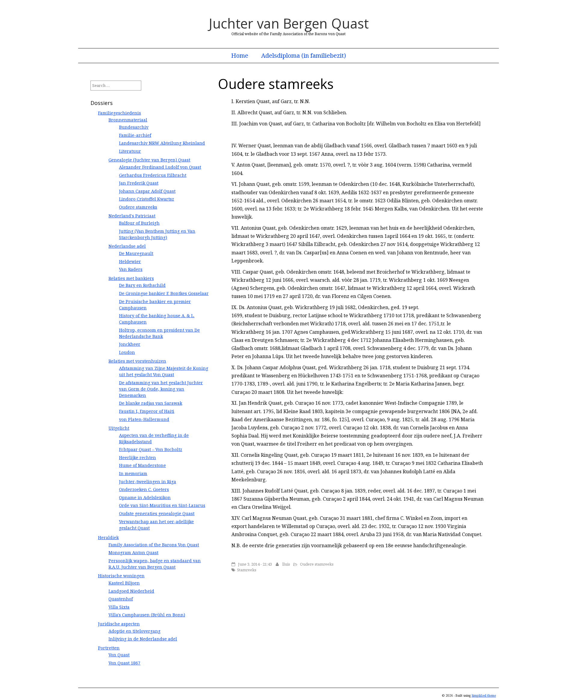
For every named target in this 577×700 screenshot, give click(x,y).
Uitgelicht (118, 428)
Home (239, 55)
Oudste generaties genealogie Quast (156, 513)
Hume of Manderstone (142, 465)
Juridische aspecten (119, 624)
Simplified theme (484, 695)
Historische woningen (121, 576)
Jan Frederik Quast (138, 183)
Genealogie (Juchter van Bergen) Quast (149, 160)
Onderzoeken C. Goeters (144, 489)
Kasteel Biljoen (124, 583)
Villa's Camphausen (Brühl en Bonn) (146, 615)
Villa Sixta (119, 607)
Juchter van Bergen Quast (289, 23)
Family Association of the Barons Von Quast (153, 545)
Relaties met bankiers (131, 278)
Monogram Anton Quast (133, 552)
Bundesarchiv (133, 127)
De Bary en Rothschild (142, 285)
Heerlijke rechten (137, 457)
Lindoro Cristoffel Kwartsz (146, 199)
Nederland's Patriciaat (131, 216)
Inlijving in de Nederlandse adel (142, 639)
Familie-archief (135, 135)
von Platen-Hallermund (144, 419)
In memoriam (133, 473)
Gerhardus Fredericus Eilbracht (152, 175)
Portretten (109, 648)
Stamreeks (246, 570)
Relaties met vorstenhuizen (137, 361)
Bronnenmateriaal (127, 120)
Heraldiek (108, 537)
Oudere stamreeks (317, 564)
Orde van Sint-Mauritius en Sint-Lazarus (162, 505)
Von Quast (119, 655)
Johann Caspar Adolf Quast (147, 191)
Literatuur (130, 151)
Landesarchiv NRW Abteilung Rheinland (162, 143)
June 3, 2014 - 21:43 (255, 564)
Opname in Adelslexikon (145, 497)
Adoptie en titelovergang (134, 631)
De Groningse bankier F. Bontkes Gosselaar (164, 293)
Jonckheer (129, 344)
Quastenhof (120, 599)
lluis (286, 564)
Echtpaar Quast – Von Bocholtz (150, 449)
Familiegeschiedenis (119, 113)
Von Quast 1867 (124, 663)
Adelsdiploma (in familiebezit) (303, 55)
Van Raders (130, 269)
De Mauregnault (136, 253)
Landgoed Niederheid (131, 591)
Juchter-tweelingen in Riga (147, 481)
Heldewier (130, 261)
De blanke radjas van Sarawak (150, 403)
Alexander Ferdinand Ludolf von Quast (160, 167)
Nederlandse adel (127, 246)
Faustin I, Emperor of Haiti (146, 411)
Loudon (127, 352)
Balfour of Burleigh (139, 223)
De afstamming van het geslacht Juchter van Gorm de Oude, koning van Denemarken (161, 389)
